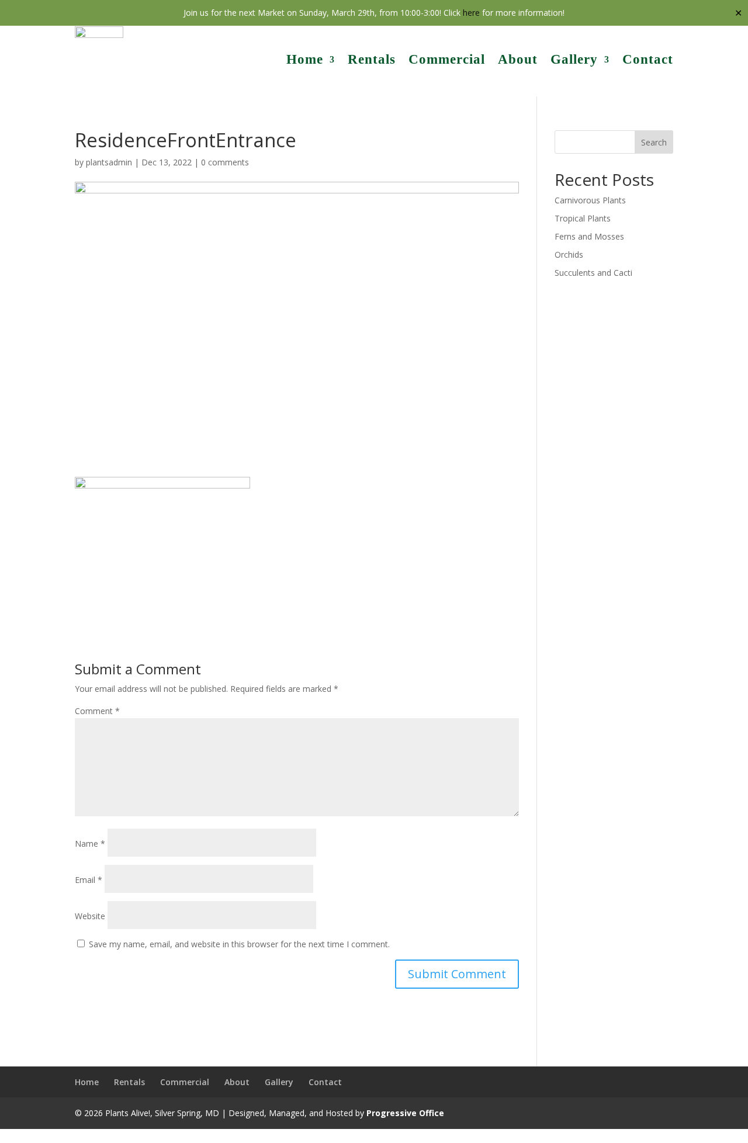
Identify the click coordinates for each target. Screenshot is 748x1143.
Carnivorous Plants (590, 200)
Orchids (569, 254)
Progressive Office (405, 1112)
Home (304, 59)
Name (90, 843)
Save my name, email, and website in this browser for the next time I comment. (239, 944)
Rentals (372, 59)
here (471, 12)
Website (90, 916)
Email (88, 879)
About (518, 59)
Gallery (574, 59)
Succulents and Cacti (593, 272)
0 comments (225, 162)
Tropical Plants (583, 218)
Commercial (446, 59)
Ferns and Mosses (589, 236)
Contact (647, 59)
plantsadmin (109, 162)
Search (654, 142)
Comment (97, 710)
